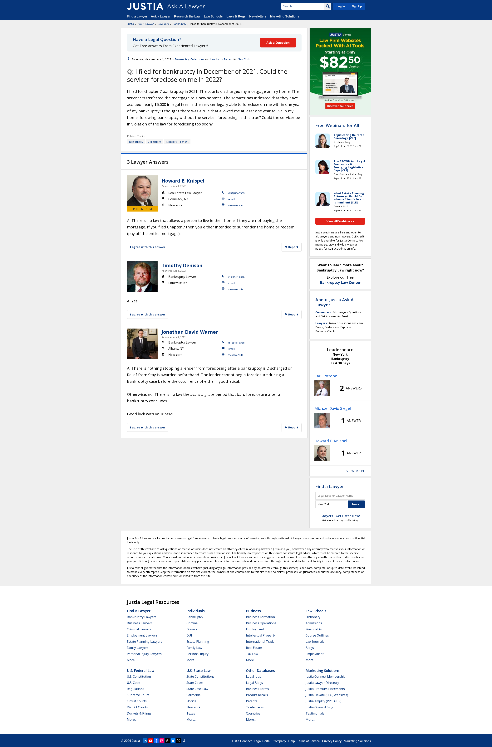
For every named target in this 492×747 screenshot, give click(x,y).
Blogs (310, 648)
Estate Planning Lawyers (144, 641)
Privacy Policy (332, 741)
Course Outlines (317, 635)
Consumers (323, 312)
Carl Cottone (325, 375)
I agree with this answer (147, 247)
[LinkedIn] (145, 740)
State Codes (195, 683)
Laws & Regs (236, 16)
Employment (255, 629)
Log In (341, 6)
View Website (236, 205)
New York (163, 23)
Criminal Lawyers (139, 629)
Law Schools (213, 16)
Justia (130, 23)
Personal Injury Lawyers (144, 654)
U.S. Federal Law (141, 670)
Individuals (195, 610)
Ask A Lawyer (146, 23)
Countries (253, 713)
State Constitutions (200, 676)
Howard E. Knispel (183, 180)
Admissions (314, 623)
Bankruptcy (179, 23)
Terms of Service (308, 741)
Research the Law (187, 16)
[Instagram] (162, 740)
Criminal (192, 623)
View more (356, 471)
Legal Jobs (253, 676)
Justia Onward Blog (319, 707)
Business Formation (260, 617)
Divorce (191, 629)
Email (231, 199)
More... (131, 660)
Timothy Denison (182, 265)
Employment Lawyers (142, 635)
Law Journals (315, 641)
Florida (191, 701)
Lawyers (321, 323)
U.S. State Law (198, 670)
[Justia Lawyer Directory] (184, 740)
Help (291, 741)
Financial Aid (314, 629)
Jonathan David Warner (190, 332)
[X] (178, 740)
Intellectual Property (261, 635)
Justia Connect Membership (326, 676)
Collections (197, 59)
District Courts (137, 707)
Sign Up (357, 6)
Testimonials (315, 713)
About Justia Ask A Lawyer (334, 302)
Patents (251, 701)
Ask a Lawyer (161, 16)
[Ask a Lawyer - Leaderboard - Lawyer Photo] (322, 388)
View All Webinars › (340, 221)
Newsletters (257, 16)
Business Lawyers (140, 623)
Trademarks (255, 707)
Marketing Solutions (284, 16)
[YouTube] (150, 740)
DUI (189, 635)
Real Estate (254, 648)
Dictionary (313, 617)
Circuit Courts (137, 701)
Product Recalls (257, 695)
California (193, 695)
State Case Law (197, 689)
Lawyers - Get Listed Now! (340, 516)
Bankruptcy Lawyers (141, 617)
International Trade (260, 641)
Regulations (135, 689)
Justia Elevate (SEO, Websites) (327, 695)
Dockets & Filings (139, 713)
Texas (190, 713)
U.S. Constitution (139, 676)
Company (279, 741)
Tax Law (252, 654)
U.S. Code (133, 683)
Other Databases (260, 670)
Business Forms (257, 689)
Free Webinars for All (337, 125)
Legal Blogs (254, 683)
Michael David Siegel (332, 408)
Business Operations (261, 623)
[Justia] (145, 6)
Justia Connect (241, 741)
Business (253, 610)
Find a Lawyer (137, 16)
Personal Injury (197, 654)
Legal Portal (262, 741)
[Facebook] (156, 740)
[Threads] (167, 740)
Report (293, 247)
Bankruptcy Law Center (340, 282)
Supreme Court (138, 695)
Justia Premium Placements (325, 689)
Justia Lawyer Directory (322, 683)
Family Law (194, 648)
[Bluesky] (173, 740)
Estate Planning (197, 641)
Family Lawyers (138, 648)
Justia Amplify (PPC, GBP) (323, 701)
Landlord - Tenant (221, 59)
